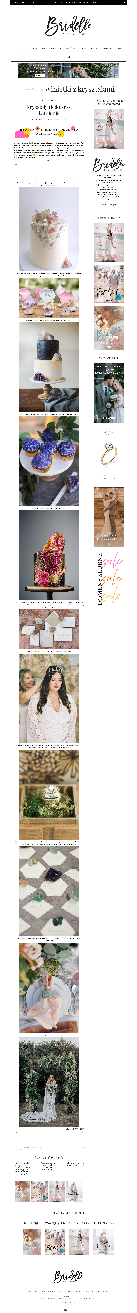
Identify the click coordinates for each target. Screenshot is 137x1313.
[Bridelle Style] (32, 1242)
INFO (28, 48)
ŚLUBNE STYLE (95, 48)
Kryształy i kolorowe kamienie (49, 110)
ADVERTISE (55, 2)
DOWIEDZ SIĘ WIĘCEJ (109, 205)
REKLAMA (47, 2)
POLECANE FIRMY (56, 48)
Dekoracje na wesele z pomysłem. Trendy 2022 (75, 1165)
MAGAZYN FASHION (75, 2)
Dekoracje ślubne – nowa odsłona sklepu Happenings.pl (48, 1166)
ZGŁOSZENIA (86, 2)
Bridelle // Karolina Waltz (40, 119)
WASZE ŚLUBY (70, 48)
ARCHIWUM (118, 48)
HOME (17, 2)
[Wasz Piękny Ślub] (55, 1242)
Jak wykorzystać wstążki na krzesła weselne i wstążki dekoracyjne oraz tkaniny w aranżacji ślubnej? (23, 1168)
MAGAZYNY (107, 48)
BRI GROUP (83, 48)
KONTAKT (94, 2)
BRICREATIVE (63, 2)
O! (42, 2)
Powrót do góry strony (68, 1302)
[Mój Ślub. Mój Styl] (79, 1242)
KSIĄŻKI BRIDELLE (35, 2)
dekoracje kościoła (21, 1147)
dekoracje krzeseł (32, 1147)
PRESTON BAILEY (69, 1296)
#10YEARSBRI (24, 2)
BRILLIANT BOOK (49, 100)
